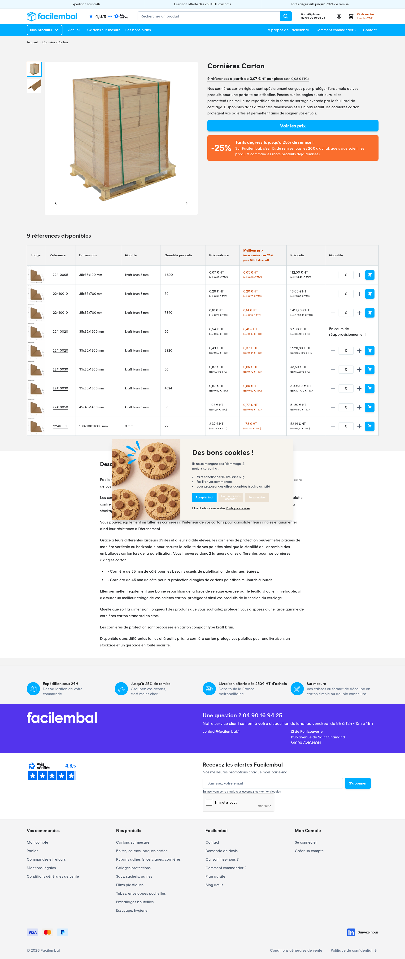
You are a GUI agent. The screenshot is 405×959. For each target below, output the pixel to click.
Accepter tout (204, 497)
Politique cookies (238, 508)
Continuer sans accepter (230, 497)
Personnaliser (257, 497)
